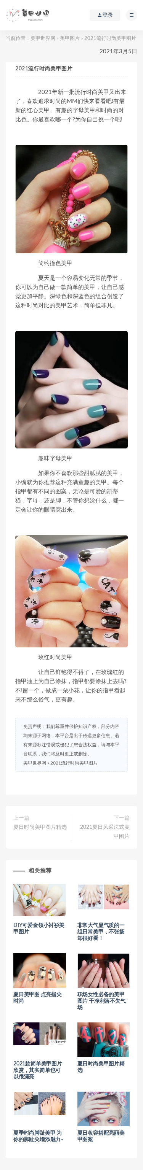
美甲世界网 (43, 38)
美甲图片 (70, 38)
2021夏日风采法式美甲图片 (105, 832)
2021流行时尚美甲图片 (74, 763)
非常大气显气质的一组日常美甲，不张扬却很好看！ (101, 932)
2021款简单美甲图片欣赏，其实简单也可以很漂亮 (37, 1070)
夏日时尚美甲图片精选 (40, 827)
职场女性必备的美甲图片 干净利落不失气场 (101, 1001)
